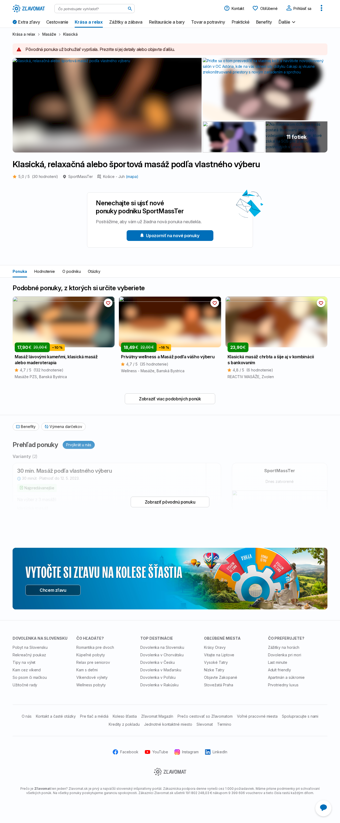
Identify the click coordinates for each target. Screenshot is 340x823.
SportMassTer (80, 176)
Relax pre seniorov (93, 662)
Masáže (49, 34)
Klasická (70, 34)
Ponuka (20, 271)
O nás (27, 716)
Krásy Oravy (215, 647)
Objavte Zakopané (220, 677)
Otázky (94, 271)
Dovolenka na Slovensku (162, 647)
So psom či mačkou (30, 677)
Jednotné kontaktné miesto (168, 724)
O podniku (71, 271)
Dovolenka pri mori (284, 655)
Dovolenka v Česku (157, 662)
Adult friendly (279, 670)
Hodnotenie (44, 271)
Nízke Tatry (214, 670)
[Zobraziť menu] (321, 8)
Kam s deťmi (87, 670)
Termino (224, 724)
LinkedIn (220, 752)
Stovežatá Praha (218, 685)
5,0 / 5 (38, 176)
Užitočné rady (25, 685)
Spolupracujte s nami (300, 716)
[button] (287, 22)
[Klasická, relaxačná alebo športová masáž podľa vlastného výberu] (234, 136)
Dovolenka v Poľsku (158, 677)
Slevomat (205, 724)
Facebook (129, 752)
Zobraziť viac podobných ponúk (170, 398)
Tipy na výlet (24, 662)
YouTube (160, 752)
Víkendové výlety (91, 677)
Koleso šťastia (125, 716)
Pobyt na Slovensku (30, 647)
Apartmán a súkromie (286, 677)
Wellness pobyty (90, 685)
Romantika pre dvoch (95, 647)
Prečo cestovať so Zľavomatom (205, 716)
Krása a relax (24, 34)
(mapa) (132, 176)
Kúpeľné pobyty (90, 655)
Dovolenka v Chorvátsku (162, 655)
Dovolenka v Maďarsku (160, 670)
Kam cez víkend (27, 670)
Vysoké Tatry (216, 662)
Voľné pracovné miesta (257, 716)
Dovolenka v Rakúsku (159, 685)
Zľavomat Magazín (157, 716)
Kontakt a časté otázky (56, 716)
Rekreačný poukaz (29, 655)
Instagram (190, 752)
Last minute (278, 662)
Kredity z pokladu (124, 724)
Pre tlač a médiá (94, 716)
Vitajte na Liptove (219, 655)
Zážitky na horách (283, 647)
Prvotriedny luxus (283, 685)
